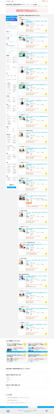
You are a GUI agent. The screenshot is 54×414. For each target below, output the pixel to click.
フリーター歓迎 (9, 91)
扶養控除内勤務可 (9, 106)
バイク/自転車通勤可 (9, 157)
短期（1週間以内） (15, 57)
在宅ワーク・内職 (14, 108)
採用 (28, 410)
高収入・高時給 (9, 80)
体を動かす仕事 (9, 108)
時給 (8, 75)
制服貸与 (8, 169)
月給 (15, 75)
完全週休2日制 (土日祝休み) (9, 123)
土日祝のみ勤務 (9, 119)
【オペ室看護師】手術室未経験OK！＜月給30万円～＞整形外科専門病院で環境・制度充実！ (36, 276)
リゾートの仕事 (9, 111)
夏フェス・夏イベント (14, 67)
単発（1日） (8, 57)
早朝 (8, 128)
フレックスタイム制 (14, 121)
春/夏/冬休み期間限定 (15, 62)
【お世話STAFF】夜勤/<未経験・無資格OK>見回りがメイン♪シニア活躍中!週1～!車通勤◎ (36, 245)
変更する (12, 35)
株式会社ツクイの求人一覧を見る (29, 62)
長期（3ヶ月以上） (9, 62)
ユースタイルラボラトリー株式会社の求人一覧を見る (32, 206)
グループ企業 (31, 410)
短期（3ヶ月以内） (15, 60)
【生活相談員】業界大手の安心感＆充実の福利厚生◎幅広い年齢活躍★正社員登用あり (36, 165)
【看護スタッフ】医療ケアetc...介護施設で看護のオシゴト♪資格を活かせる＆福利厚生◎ (36, 69)
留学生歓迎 (14, 89)
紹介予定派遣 (9, 101)
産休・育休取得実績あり (14, 172)
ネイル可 (8, 150)
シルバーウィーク (9, 70)
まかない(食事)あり (9, 164)
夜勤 (13, 131)
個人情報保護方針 (35, 410)
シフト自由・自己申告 (9, 121)
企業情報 (19, 410)
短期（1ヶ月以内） (9, 60)
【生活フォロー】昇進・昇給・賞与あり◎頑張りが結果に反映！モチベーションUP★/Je (36, 196)
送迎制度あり (14, 166)
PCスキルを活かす (15, 178)
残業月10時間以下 (14, 111)
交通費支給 (8, 166)
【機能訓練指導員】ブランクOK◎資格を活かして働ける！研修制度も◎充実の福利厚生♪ (36, 22)
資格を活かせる (14, 180)
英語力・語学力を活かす (9, 178)
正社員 (14, 97)
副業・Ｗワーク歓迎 (14, 91)
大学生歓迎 (8, 86)
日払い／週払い (14, 80)
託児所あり (8, 172)
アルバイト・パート (9, 98)
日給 (11, 75)
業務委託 (14, 101)
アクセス (22, 410)
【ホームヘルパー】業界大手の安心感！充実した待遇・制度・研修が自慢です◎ (36, 133)
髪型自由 (14, 147)
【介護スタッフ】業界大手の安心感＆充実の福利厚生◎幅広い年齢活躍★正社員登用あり (36, 37)
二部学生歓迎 (14, 86)
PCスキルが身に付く (9, 159)
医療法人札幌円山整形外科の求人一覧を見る (31, 286)
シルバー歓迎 (9, 89)
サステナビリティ (25, 410)
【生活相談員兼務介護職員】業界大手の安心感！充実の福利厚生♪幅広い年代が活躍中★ (36, 149)
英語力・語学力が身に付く (14, 157)
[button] (27, 388)
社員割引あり (14, 169)
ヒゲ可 (14, 150)
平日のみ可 (14, 118)
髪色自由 (8, 147)
